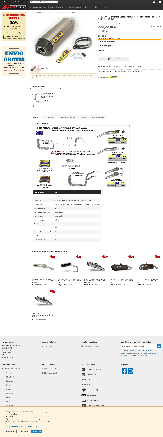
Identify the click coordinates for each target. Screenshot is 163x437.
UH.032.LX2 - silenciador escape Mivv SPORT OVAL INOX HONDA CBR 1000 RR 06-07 (95, 281)
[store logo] (14, 7)
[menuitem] (38, 7)
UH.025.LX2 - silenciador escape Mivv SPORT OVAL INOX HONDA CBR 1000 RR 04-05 (43, 315)
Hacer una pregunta (106, 46)
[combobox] (44, 1)
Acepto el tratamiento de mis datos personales (138, 351)
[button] (8, 2)
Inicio (31, 12)
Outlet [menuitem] (97, 7)
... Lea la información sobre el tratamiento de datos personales (22, 426)
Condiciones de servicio (136, 355)
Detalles (35, 117)
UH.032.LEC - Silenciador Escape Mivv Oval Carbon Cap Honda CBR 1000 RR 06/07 (122, 281)
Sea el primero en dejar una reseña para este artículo (114, 23)
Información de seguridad (67, 117)
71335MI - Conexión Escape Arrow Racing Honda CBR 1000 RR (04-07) (47, 96)
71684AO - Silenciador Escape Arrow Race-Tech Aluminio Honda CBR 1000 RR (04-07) (43, 281)
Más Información (49, 117)
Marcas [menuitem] (103, 7)
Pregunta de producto (98, 117)
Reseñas (83, 117)
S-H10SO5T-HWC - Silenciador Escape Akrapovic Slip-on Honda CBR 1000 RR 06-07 (69, 281)
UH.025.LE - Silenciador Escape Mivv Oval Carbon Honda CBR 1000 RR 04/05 (147, 281)
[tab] (129, 41)
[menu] (96, 7)
